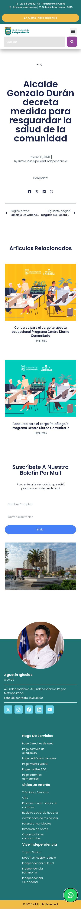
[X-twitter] (8, 709)
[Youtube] (50, 709)
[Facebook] (29, 709)
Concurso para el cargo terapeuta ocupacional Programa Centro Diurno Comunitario (40, 332)
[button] (73, 31)
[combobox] (34, 42)
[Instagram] (19, 709)
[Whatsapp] (70, 895)
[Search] (72, 42)
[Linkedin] (39, 709)
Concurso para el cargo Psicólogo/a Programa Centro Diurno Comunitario (41, 426)
